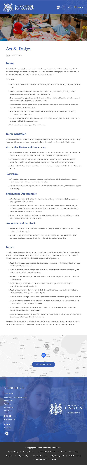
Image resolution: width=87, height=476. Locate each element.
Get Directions (45, 365)
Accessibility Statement (48, 452)
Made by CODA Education (69, 452)
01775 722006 (9, 419)
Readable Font (42, 459)
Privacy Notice (29, 452)
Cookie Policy (14, 452)
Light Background (59, 456)
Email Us (7, 428)
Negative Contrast (41, 456)
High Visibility (24, 456)
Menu (80, 7)
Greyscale (11, 456)
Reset (54, 459)
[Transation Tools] (69, 7)
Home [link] (8, 55)
